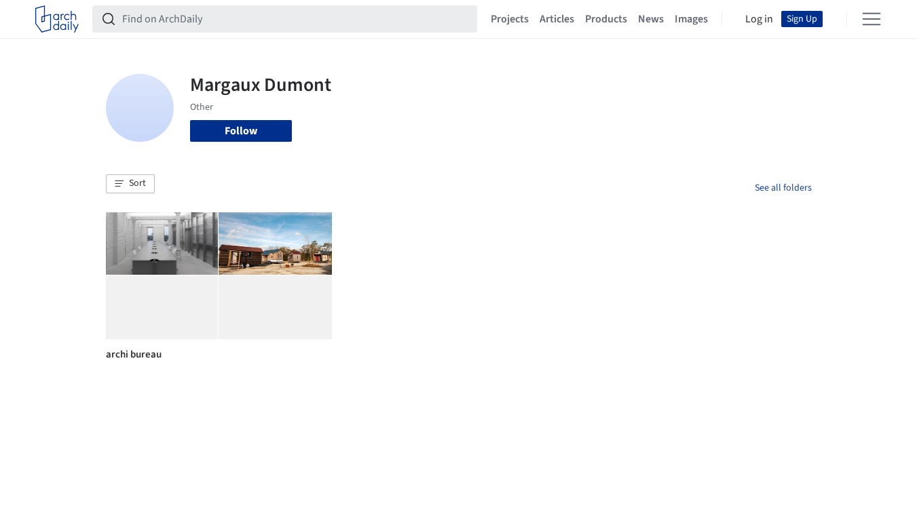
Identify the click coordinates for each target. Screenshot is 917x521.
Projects (510, 19)
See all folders (783, 188)
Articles (557, 19)
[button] (130, 183)
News (651, 19)
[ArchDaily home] (57, 19)
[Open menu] (871, 19)
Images (691, 19)
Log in (759, 19)
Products (606, 19)
